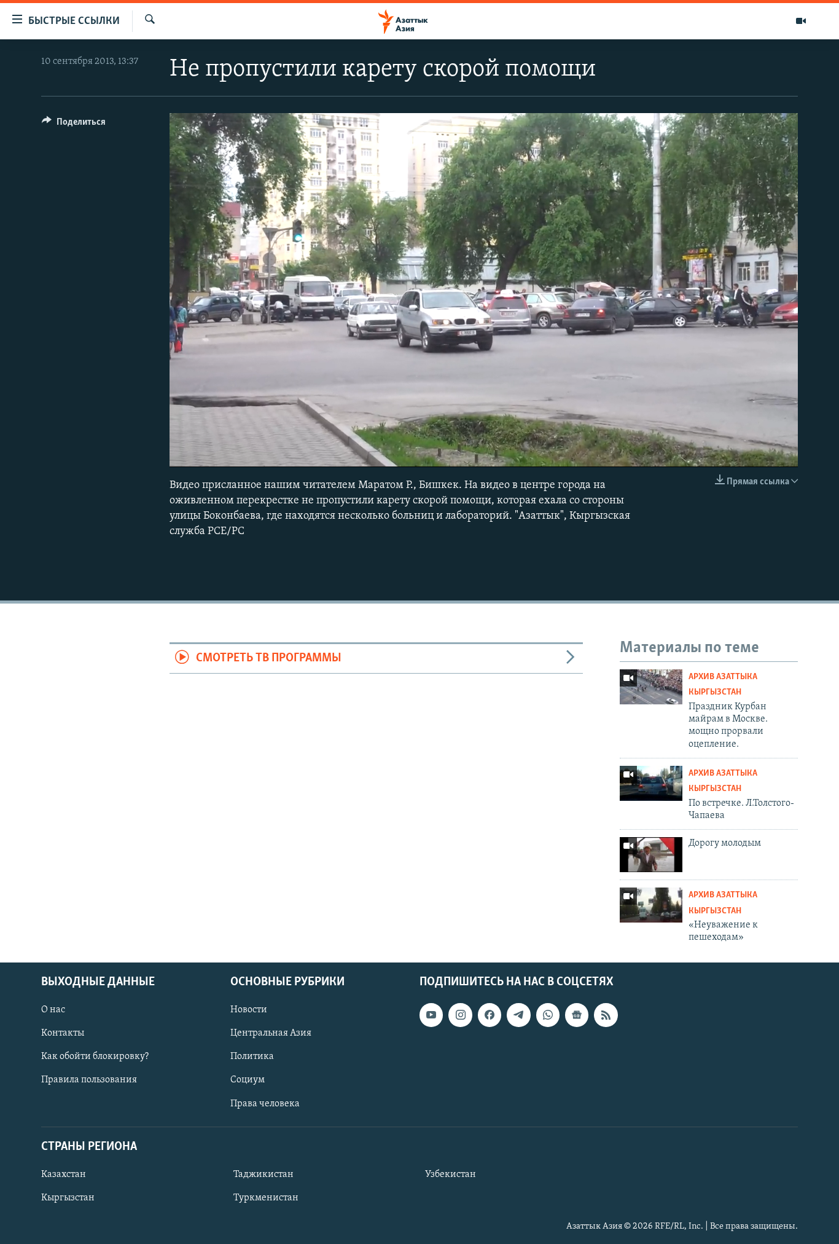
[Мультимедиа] (800, 21)
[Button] (74, 124)
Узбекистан (450, 1174)
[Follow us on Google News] (576, 1014)
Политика (252, 1056)
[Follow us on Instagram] (460, 1014)
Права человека (265, 1103)
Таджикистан (263, 1174)
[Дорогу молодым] (651, 854)
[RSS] (605, 1014)
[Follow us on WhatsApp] (548, 1014)
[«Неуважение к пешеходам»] (651, 905)
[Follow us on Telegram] (518, 1014)
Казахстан (63, 1174)
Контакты (62, 1033)
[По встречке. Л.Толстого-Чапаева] (651, 783)
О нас (53, 1010)
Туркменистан (266, 1198)
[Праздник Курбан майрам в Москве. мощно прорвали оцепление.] (651, 686)
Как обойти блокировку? (95, 1056)
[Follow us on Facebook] (489, 1014)
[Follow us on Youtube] (431, 1014)
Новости (248, 1010)
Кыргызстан (68, 1198)
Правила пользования (89, 1080)
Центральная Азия (270, 1033)
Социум (247, 1080)
